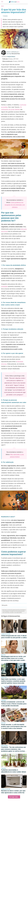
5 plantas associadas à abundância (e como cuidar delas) (13, 771)
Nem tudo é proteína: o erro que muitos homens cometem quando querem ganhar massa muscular (13, 681)
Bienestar (3, 677)
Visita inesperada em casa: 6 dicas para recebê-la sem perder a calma (14, 636)
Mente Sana (4, 745)
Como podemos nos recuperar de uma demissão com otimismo (15, 205)
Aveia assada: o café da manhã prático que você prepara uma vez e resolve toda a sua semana (13, 726)
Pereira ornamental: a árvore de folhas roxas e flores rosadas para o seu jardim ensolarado (13, 704)
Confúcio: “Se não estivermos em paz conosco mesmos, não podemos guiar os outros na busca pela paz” (14, 749)
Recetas (3, 722)
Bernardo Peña (16, 53)
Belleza (3, 654)
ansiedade (4, 286)
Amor (2, 6)
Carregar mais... (14, 797)
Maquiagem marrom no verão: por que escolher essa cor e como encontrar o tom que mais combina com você (14, 658)
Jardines (3, 700)
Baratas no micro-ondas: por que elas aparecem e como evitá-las (13, 792)
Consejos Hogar (5, 634)
